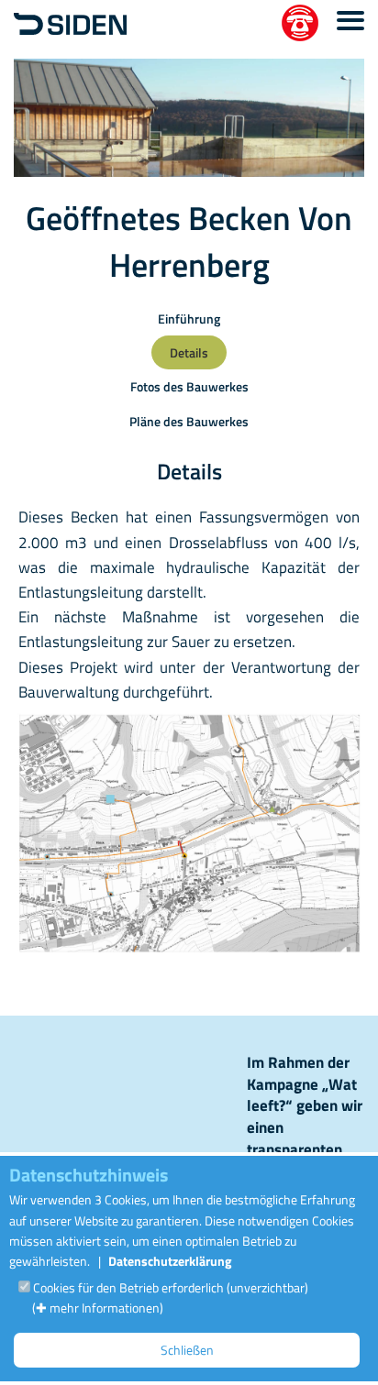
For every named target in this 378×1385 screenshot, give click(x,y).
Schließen (187, 1349)
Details (189, 352)
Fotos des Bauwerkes (189, 386)
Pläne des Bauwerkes (189, 421)
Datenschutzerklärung (169, 1260)
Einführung (189, 318)
